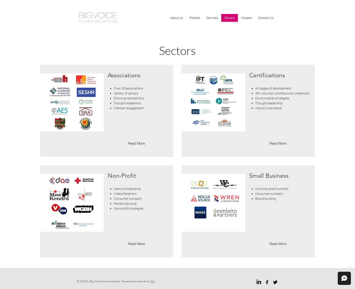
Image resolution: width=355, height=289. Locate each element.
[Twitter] (275, 282)
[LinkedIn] (259, 282)
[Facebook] (267, 282)
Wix (152, 281)
